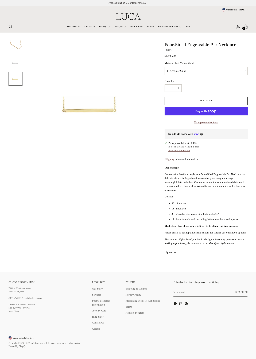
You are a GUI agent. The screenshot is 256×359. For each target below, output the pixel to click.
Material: (179, 63)
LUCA (168, 50)
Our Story (97, 288)
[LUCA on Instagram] (181, 304)
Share (172, 253)
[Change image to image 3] (15, 79)
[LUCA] (128, 16)
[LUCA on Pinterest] (187, 304)
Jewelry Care (99, 310)
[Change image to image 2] (15, 63)
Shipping (169, 159)
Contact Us (98, 322)
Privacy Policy (133, 294)
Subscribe (241, 292)
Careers (96, 328)
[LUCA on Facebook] (175, 304)
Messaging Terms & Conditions (143, 300)
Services (96, 294)
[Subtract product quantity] (168, 88)
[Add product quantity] (178, 88)
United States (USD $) (235, 10)
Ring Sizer (97, 316)
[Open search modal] (10, 26)
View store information (179, 150)
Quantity (169, 81)
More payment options (206, 122)
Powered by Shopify (17, 346)
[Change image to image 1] (15, 47)
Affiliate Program (135, 312)
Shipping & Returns (136, 288)
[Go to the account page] (238, 26)
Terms (129, 306)
